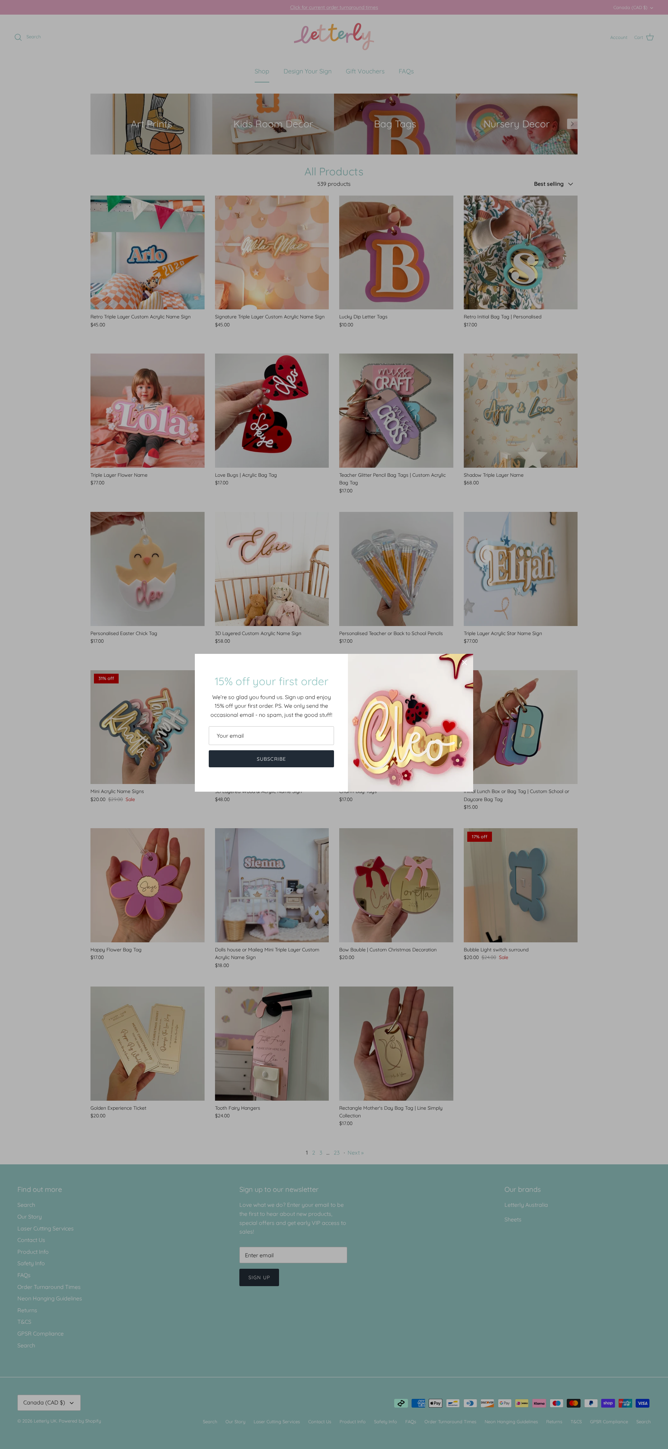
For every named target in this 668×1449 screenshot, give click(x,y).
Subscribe (271, 759)
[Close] (464, 662)
